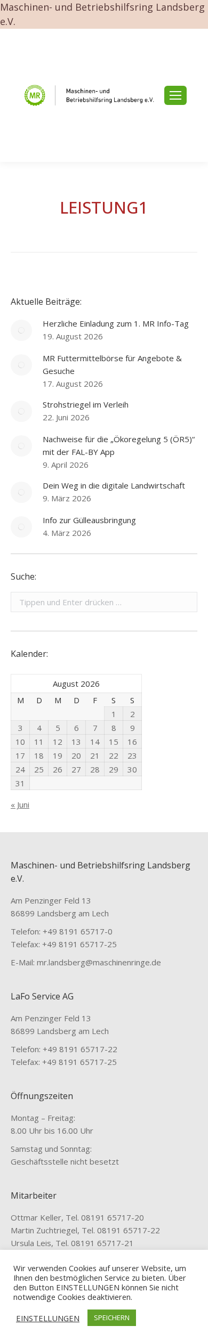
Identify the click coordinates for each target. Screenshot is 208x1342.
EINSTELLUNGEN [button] (47, 1318)
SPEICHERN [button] (112, 1317)
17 (20, 755)
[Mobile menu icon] (175, 95)
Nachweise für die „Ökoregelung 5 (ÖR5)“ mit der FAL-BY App (119, 445)
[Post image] (21, 330)
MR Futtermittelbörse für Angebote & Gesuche (112, 364)
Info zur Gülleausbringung (89, 520)
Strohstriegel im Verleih (86, 404)
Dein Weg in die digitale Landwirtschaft (114, 485)
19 (57, 755)
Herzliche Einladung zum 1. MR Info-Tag (116, 323)
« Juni (20, 804)
